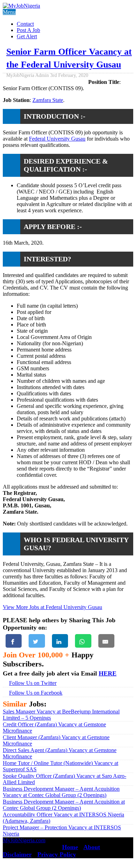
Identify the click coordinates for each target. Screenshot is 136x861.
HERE (107, 673)
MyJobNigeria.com (24, 840)
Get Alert (27, 36)
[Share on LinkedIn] (60, 641)
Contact (25, 24)
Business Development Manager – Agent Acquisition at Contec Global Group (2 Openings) (64, 805)
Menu (9, 12)
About (91, 847)
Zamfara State (47, 100)
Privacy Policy (56, 854)
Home (70, 847)
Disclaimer (17, 854)
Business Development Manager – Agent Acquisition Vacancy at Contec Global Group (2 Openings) (61, 792)
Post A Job (28, 30)
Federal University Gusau (57, 139)
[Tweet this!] (37, 641)
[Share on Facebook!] (14, 641)
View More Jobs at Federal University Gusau (52, 607)
